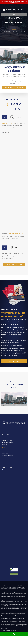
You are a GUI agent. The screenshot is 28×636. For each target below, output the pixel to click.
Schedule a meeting (8, 123)
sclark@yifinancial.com (10, 434)
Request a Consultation (7, 455)
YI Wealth (4, 462)
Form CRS (14, 630)
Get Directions (5, 447)
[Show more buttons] (25, 405)
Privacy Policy (3, 630)
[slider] (14, 405)
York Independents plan (16, 234)
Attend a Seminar (6, 457)
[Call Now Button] (14, 634)
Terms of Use (9, 630)
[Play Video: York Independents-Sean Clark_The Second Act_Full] (14, 56)
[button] (14, 361)
